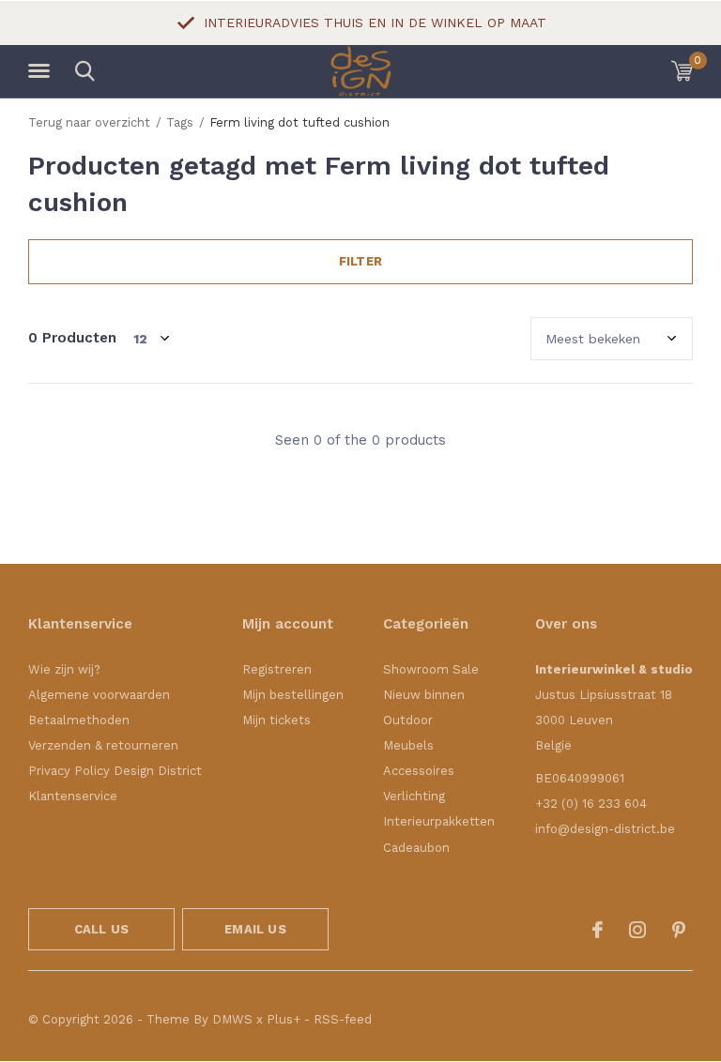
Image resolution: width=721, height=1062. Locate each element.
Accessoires (418, 771)
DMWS (232, 1019)
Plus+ (283, 1019)
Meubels (408, 745)
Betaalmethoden (79, 720)
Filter (360, 261)
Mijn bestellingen (293, 695)
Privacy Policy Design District (115, 771)
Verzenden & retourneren (103, 745)
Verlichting (414, 796)
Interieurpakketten (439, 821)
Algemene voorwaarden (99, 695)
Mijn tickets (276, 720)
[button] (42, 71)
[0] (682, 70)
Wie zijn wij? (64, 669)
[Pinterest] (678, 929)
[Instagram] (637, 929)
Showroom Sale (431, 669)
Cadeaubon (416, 848)
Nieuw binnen (424, 695)
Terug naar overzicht (89, 122)
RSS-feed (343, 1019)
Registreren (277, 669)
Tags (179, 122)
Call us (101, 929)
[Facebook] (597, 929)
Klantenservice (72, 796)
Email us (254, 929)
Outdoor (408, 720)
